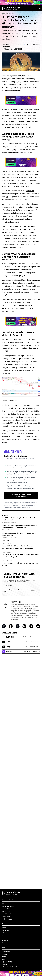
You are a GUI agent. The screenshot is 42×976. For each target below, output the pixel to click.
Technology (5, 930)
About (3, 903)
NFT (3, 935)
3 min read (6, 47)
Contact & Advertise (8, 906)
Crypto (10, 13)
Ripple (9, 543)
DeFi (3, 933)
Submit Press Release (9, 914)
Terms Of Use (6, 911)
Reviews (4, 954)
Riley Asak (6, 44)
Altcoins (4, 943)
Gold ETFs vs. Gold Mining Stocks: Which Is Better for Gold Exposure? (20, 519)
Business (4, 927)
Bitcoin (4, 938)
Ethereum (5, 940)
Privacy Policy (6, 909)
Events (4, 956)
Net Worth (5, 964)
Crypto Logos (6, 951)
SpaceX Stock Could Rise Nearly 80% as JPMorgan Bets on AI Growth (19, 534)
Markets (9, 560)
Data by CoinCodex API (9, 967)
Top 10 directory (7, 962)
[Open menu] (40, 8)
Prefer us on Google (32, 44)
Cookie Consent (7, 919)
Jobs (3, 959)
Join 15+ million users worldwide (21, 496)
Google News (6, 916)
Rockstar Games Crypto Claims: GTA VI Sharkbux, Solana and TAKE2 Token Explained (19, 527)
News (4, 13)
